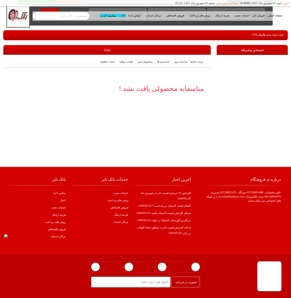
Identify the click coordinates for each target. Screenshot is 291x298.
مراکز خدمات (120, 222)
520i (254, 34)
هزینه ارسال (222, 15)
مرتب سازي (196, 61)
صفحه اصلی (275, 15)
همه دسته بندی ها (273, 34)
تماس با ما (134, 15)
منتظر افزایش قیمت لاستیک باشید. (163, 213)
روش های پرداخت (199, 15)
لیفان (260, 34)
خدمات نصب (241, 15)
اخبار (63, 200)
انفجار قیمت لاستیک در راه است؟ (164, 205)
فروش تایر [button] (258, 15)
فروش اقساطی (175, 15)
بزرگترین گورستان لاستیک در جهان (164, 220)
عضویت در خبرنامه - (185, 282)
